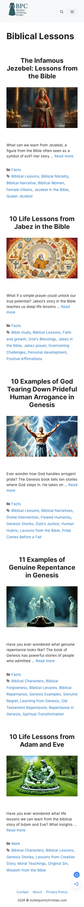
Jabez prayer (35, 345)
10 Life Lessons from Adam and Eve (42, 740)
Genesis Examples (45, 694)
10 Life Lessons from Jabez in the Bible (42, 222)
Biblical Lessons (25, 176)
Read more (63, 156)
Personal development (47, 352)
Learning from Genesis (39, 701)
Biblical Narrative (21, 183)
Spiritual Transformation (43, 714)
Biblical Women (51, 183)
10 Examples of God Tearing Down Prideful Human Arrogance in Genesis (42, 393)
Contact (22, 892)
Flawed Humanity (56, 517)
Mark (15, 843)
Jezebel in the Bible (51, 190)
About (37, 892)
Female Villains (19, 190)
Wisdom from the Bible (26, 870)
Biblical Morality (54, 176)
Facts (16, 170)
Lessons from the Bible (40, 530)
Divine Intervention (22, 517)
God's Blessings (42, 339)
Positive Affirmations (24, 359)
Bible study (21, 332)
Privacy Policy (56, 892)
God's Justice (47, 524)
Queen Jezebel (19, 196)
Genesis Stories (20, 524)
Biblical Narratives (57, 510)
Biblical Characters (27, 681)
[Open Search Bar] (61, 11)
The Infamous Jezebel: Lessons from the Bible (42, 68)
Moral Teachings (31, 863)
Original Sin (58, 863)
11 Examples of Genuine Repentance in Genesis (42, 567)
